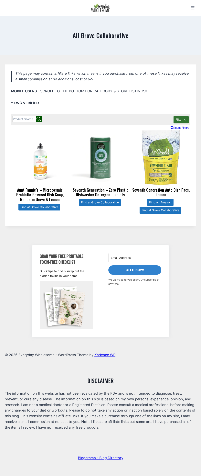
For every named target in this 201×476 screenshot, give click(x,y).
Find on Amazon (160, 202)
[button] (66, 305)
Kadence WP (104, 355)
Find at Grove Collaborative (39, 207)
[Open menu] (192, 8)
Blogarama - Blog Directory (100, 458)
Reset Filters (181, 127)
